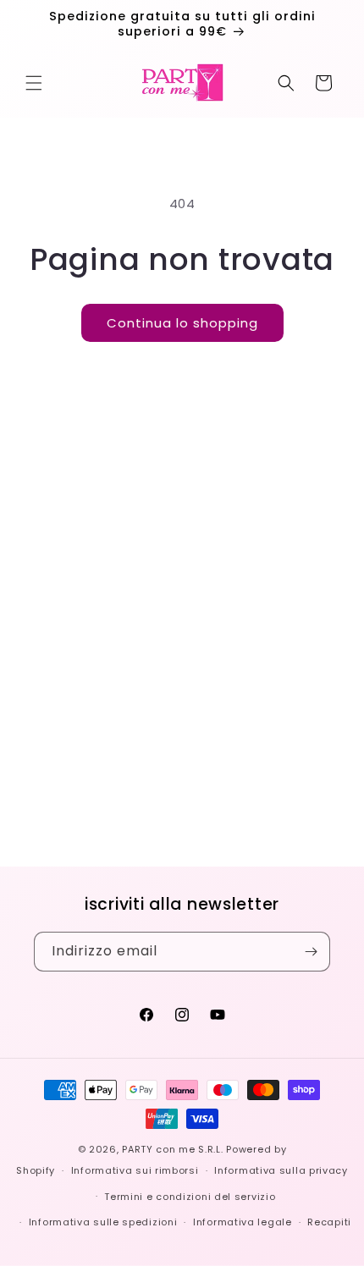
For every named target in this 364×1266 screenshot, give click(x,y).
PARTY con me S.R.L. (172, 1149)
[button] (33, 83)
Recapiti (329, 1222)
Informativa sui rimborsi (135, 1170)
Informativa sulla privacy (281, 1170)
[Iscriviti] (310, 952)
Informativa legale (242, 1222)
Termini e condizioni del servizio (189, 1196)
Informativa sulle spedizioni (103, 1222)
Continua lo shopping (182, 323)
